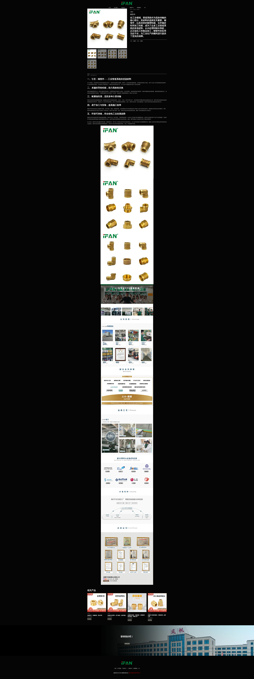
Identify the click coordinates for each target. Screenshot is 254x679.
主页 (110, 7)
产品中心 (123, 7)
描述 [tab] (88, 75)
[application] (125, 8)
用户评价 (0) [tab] (94, 75)
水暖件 (134, 9)
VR (144, 7)
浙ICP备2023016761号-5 (134, 673)
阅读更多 (89, 619)
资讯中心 (132, 7)
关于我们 (116, 7)
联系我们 (139, 7)
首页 (131, 9)
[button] (125, 11)
